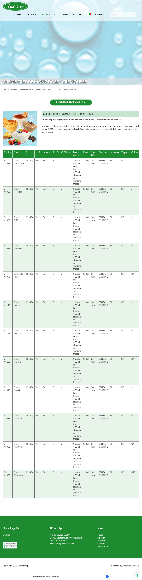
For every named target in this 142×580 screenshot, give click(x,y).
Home (100, 535)
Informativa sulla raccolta (46, 576)
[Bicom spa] (15, 6)
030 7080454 (60, 540)
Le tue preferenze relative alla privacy (82, 576)
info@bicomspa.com (65, 543)
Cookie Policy (11, 547)
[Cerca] (134, 14)
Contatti (101, 543)
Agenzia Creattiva (130, 565)
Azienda (101, 537)
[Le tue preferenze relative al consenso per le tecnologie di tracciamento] (137, 575)
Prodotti (101, 540)
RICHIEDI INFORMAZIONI (71, 102)
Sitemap (6, 535)
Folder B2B (102, 546)
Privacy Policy (11, 544)
